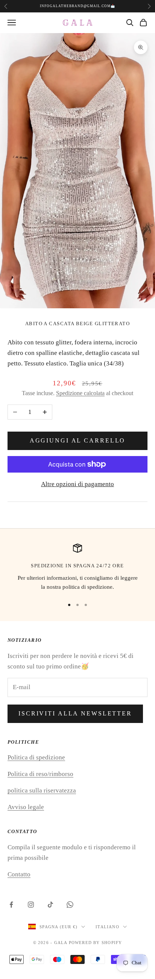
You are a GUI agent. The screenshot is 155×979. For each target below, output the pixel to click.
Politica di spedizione (36, 757)
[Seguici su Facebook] (11, 904)
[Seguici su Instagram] (31, 904)
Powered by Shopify (95, 942)
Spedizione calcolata (80, 393)
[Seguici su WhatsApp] (70, 904)
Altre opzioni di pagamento (77, 484)
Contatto (19, 874)
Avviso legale (26, 807)
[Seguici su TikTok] (50, 904)
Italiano (107, 926)
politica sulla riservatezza (42, 790)
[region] (77, 568)
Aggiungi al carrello (78, 440)
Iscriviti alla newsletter (75, 713)
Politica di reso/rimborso (40, 773)
